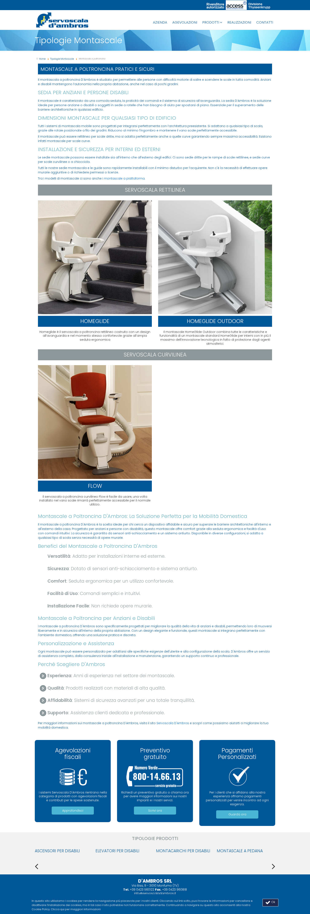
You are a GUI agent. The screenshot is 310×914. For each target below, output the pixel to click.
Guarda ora (237, 814)
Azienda (160, 22)
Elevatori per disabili (117, 851)
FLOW (95, 486)
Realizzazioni (239, 22)
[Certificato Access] (238, 5)
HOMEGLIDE (94, 321)
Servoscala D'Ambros (172, 723)
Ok (272, 902)
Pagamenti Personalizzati (237, 753)
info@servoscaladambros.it (155, 893)
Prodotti (210, 22)
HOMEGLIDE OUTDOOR (215, 321)
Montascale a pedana (240, 851)
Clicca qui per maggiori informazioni (76, 909)
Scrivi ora (155, 810)
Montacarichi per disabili (183, 851)
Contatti (264, 22)
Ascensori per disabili (57, 851)
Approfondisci (72, 810)
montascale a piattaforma (124, 178)
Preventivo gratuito (155, 753)
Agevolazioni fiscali (73, 753)
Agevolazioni (184, 22)
